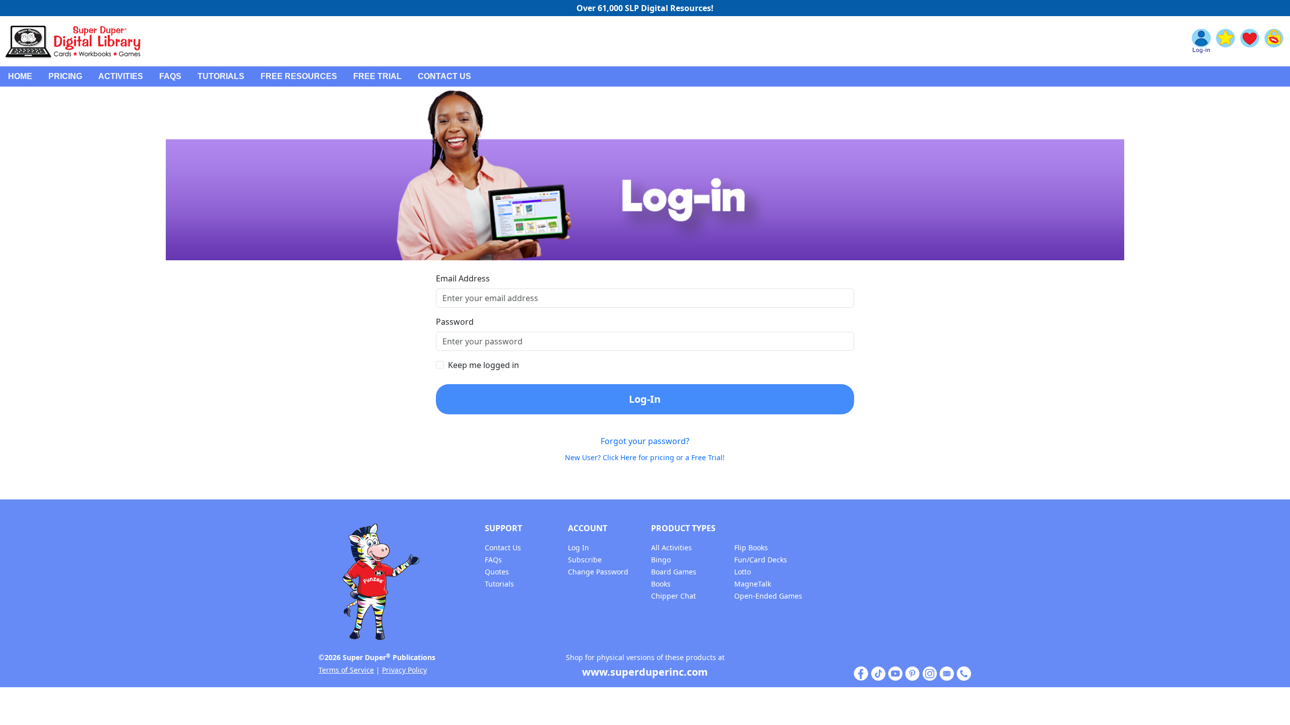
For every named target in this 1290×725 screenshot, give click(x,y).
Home (20, 76)
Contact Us (444, 76)
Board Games (673, 571)
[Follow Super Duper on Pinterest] (912, 673)
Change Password (598, 571)
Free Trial (377, 76)
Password (455, 321)
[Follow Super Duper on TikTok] (878, 673)
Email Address (463, 278)
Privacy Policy (404, 670)
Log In (578, 547)
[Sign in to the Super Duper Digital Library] (1201, 41)
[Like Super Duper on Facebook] (861, 673)
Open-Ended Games (768, 596)
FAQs (170, 76)
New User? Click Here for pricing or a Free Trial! (645, 457)
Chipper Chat (673, 596)
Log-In (645, 399)
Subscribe (585, 559)
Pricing (65, 76)
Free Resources (299, 76)
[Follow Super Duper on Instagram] (929, 673)
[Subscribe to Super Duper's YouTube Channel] (895, 673)
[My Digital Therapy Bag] (1274, 41)
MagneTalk (752, 584)
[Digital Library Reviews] (1225, 41)
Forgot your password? (645, 441)
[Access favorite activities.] (1250, 41)
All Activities (671, 547)
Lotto (742, 571)
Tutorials (221, 76)
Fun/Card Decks (760, 559)
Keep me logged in (483, 365)
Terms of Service (346, 670)
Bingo (661, 559)
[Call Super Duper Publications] (964, 673)
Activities (120, 76)
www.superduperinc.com (645, 672)
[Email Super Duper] (946, 673)
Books (661, 584)
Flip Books (751, 547)
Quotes (497, 571)
